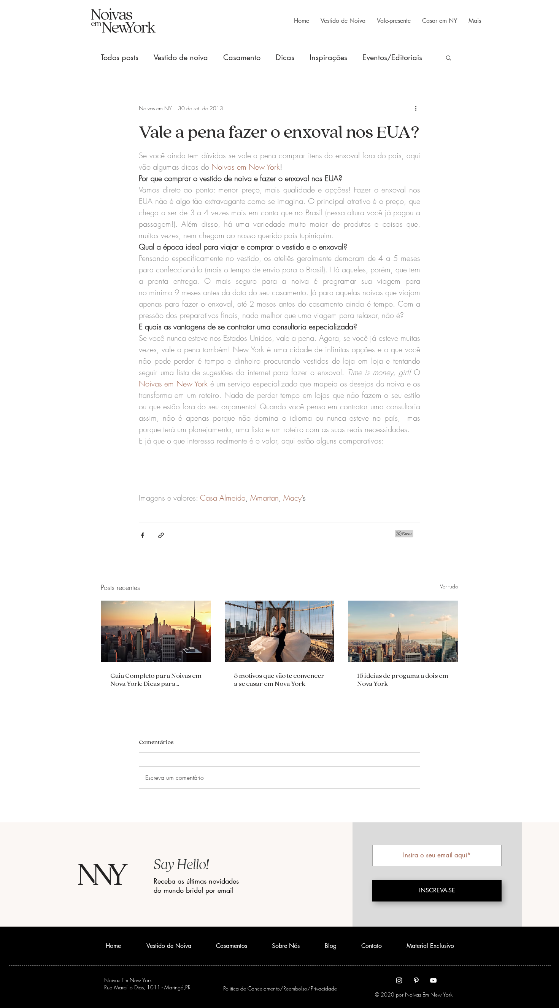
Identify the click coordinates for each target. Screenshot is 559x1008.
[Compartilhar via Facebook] (142, 535)
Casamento (241, 57)
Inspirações (328, 57)
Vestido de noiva (181, 57)
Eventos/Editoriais (392, 57)
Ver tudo (449, 586)
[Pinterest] (416, 980)
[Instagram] (399, 980)
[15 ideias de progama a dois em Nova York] (403, 631)
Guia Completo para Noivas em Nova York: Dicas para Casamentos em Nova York (156, 679)
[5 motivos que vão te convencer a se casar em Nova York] (280, 631)
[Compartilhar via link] (161, 535)
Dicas (285, 57)
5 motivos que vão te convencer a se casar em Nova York (279, 679)
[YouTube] (433, 980)
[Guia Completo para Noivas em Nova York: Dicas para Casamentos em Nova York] (156, 631)
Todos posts (119, 57)
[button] (448, 57)
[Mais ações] (415, 108)
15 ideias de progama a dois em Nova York (402, 679)
